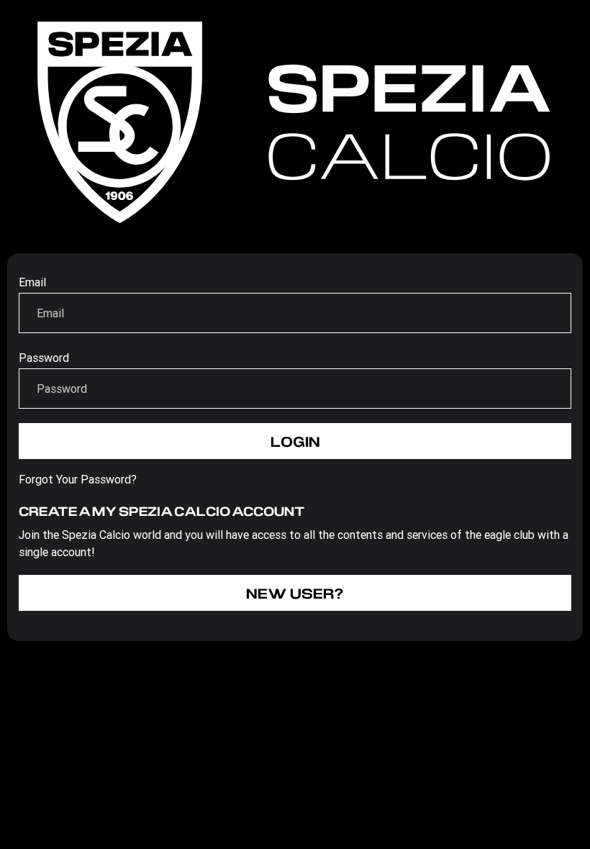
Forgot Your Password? (78, 479)
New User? (295, 593)
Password (44, 357)
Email (32, 282)
